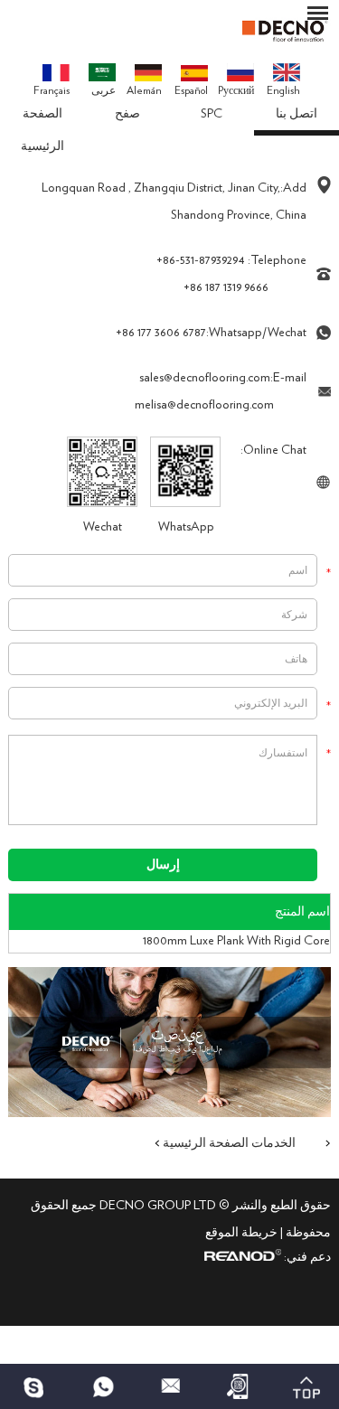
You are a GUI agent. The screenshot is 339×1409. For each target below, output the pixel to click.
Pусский (236, 90)
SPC (211, 114)
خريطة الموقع (241, 1232)
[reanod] (240, 1257)
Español (191, 90)
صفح (127, 114)
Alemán (144, 90)
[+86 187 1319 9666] (34, 1386)
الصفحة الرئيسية (42, 130)
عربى (103, 90)
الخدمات (273, 1143)
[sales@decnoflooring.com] (169, 1386)
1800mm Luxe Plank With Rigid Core (236, 941)
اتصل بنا (296, 114)
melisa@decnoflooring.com (204, 405)
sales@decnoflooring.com (204, 377)
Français (51, 90)
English (283, 90)
